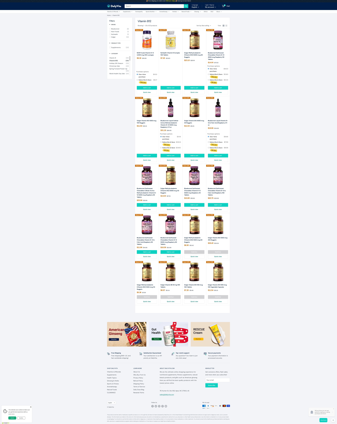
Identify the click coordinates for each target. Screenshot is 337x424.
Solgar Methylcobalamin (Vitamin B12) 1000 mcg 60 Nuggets (193, 240)
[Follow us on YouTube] (166, 406)
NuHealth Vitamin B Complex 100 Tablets (170, 54)
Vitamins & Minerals (112, 11)
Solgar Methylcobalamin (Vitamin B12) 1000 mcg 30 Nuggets (146, 287)
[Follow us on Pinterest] (162, 406)
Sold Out (194, 252)
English (110, 402)
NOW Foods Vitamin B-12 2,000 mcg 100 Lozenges (145, 54)
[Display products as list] (226, 25)
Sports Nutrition (150, 11)
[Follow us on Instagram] (159, 406)
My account (210, 7)
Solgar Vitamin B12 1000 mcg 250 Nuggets (217, 239)
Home (109, 15)
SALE (212, 11)
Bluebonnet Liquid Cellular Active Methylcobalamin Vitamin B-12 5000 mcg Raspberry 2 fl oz (169, 124)
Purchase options (142, 72)
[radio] (137, 74)
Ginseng (196, 11)
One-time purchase (142, 75)
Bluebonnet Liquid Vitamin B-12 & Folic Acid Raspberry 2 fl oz (218, 123)
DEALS (205, 11)
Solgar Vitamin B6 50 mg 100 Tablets (170, 286)
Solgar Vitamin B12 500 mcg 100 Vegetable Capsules (217, 286)
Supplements (126, 11)
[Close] (31, 407)
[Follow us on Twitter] (156, 406)
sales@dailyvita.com (167, 394)
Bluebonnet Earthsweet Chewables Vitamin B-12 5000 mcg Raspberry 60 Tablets (169, 241)
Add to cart (147, 88)
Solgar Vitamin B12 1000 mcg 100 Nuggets (146, 122)
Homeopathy (139, 11)
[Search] (186, 6)
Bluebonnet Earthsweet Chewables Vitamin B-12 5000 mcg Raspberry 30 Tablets (192, 192)
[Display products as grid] (223, 25)
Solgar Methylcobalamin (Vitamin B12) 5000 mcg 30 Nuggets (170, 191)
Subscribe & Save (145, 81)
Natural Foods (185, 11)
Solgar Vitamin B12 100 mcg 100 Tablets (193, 286)
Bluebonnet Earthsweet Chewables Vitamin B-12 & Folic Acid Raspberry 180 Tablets (217, 192)
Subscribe (211, 385)
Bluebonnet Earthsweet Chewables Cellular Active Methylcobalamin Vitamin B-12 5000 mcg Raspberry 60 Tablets (146, 193)
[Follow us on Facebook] (152, 406)
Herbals (174, 11)
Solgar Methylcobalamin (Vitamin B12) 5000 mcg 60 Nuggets (193, 55)
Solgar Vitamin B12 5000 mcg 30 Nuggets (194, 122)
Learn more (11, 414)
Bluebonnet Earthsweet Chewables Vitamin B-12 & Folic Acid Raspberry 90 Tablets (146, 241)
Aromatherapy (163, 11)
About (218, 11)
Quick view (147, 92)
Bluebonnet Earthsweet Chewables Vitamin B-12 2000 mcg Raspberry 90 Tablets (216, 56)
